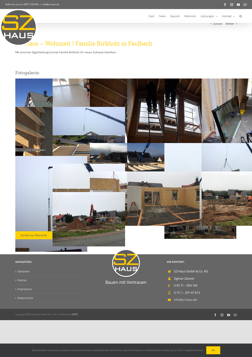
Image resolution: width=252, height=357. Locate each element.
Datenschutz (25, 298)
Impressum (25, 289)
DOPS (75, 314)
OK (213, 350)
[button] (240, 16)
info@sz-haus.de (50, 4)
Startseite (23, 271)
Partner (22, 280)
